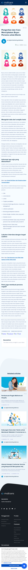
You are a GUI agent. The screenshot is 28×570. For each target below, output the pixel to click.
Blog (15, 532)
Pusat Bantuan (17, 529)
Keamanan (16, 538)
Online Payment (17, 519)
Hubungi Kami (17, 534)
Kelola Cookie (17, 542)
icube (11, 439)
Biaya (15, 521)
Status (15, 536)
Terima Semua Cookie (14, 565)
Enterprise (3, 525)
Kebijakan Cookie (7, 562)
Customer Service (6, 473)
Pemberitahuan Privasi (19, 540)
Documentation (17, 527)
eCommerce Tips (6, 331)
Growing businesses (5, 523)
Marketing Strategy (16, 331)
